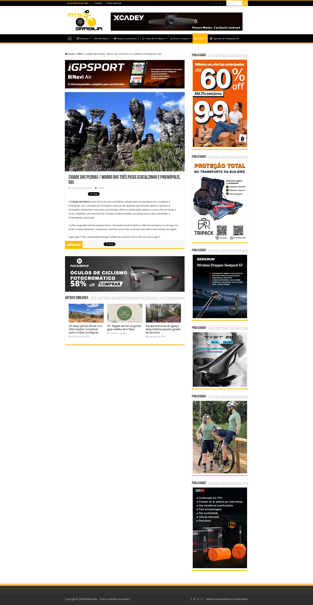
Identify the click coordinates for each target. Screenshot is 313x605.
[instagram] (223, 3)
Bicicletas (103, 38)
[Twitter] (216, 3)
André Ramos (241, 599)
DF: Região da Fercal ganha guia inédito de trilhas (124, 327)
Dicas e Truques (180, 38)
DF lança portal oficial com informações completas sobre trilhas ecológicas (85, 329)
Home (69, 38)
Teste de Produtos (154, 38)
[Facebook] (213, 3)
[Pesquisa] (245, 3)
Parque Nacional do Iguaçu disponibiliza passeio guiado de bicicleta (163, 329)
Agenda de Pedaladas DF (226, 38)
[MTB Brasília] (85, 19)
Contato (98, 3)
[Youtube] (219, 3)
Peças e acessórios (127, 38)
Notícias (84, 38)
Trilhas (200, 38)
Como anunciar (114, 3)
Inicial (70, 54)
